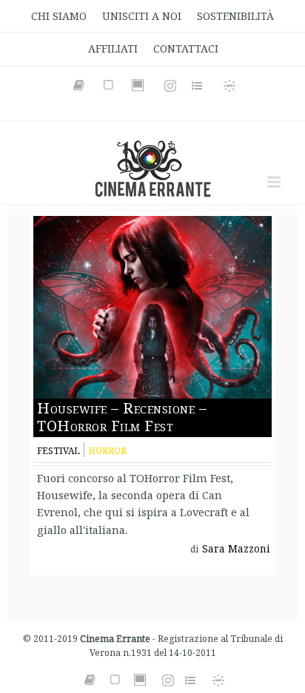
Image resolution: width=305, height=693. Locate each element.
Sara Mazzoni (236, 548)
